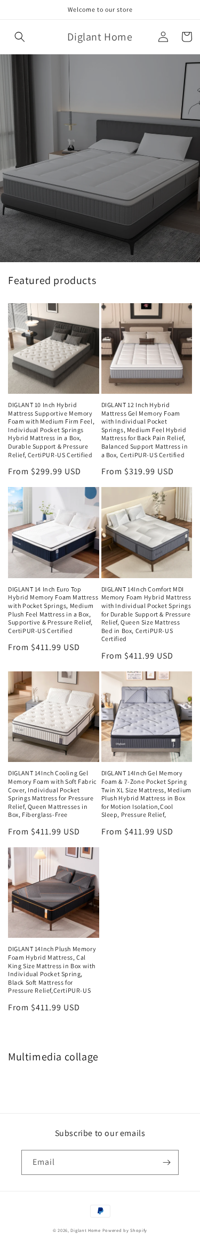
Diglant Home (85, 1230)
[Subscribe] (166, 1162)
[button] (19, 36)
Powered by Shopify (125, 1230)
